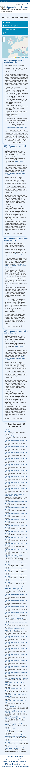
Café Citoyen (19, 161)
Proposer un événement (16, 756)
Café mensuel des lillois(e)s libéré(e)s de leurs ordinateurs (15, 717)
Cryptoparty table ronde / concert (16, 678)
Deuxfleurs (13, 173)
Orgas (9, 764)
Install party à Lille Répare (14, 618)
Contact (16, 766)
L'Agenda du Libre (16, 7)
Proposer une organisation (15, 759)
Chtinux (22, 171)
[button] (4, 38)
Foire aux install (12, 706)
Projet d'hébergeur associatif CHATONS (14, 723)
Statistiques (7, 766)
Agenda (7, 22)
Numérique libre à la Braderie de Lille (14, 61)
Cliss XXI (7, 174)
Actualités (16, 764)
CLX (24, 173)
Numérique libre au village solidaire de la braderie (14, 495)
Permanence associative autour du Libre (16, 147)
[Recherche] (27, 4)
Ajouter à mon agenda (11, 26)
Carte (6, 33)
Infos (23, 764)
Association (5, 44)
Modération (25, 766)
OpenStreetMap (24, 57)
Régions (23, 761)
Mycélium (20, 173)
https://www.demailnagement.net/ (17, 127)
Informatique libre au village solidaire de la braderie (15, 747)
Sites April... (4, 1)
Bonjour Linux (12, 436)
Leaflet (17, 57)
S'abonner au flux (10, 29)
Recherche (8, 761)
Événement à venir (7, 39)
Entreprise (5, 48)
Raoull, (7, 173)
